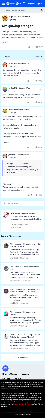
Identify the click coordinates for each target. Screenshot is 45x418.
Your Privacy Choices (23, 414)
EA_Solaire (14, 348)
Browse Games (9, 374)
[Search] (24, 3)
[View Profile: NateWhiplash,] (6, 268)
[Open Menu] (41, 10)
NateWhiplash (15, 280)
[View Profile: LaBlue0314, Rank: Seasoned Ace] (5, 89)
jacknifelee (13, 63)
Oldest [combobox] (38, 56)
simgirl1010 (14, 303)
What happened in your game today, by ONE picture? (25, 245)
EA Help (6, 378)
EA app (25, 374)
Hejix (11, 17)
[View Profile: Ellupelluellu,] (6, 245)
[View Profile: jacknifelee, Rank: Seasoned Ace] (5, 64)
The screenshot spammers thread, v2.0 (24, 268)
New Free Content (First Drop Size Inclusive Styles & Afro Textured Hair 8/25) (25, 290)
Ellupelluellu (14, 258)
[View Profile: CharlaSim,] (6, 313)
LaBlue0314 (13, 88)
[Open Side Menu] (3, 3)
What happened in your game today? (22, 313)
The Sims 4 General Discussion (14, 10)
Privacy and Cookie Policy (22, 404)
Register (31, 4)
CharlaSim (14, 326)
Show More (24, 357)
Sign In (39, 4)
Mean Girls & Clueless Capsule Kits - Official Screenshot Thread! (25, 335)
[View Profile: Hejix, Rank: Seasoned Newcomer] (5, 18)
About (18, 378)
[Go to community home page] (10, 3)
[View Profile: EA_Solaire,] (6, 336)
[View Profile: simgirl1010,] (6, 291)
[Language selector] (18, 3)
